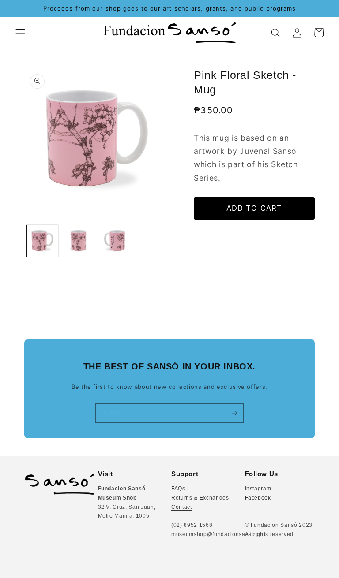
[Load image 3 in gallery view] (114, 241)
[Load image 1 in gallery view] (42, 241)
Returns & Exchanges (200, 498)
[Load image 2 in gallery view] (78, 241)
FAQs (178, 488)
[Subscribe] (234, 412)
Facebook (258, 498)
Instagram (258, 488)
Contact (181, 507)
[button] (20, 32)
